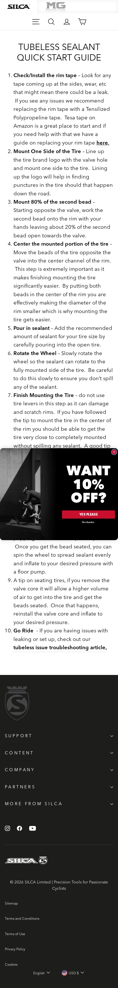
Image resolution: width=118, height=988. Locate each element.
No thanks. (88, 522)
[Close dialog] (114, 451)
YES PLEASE (88, 514)
